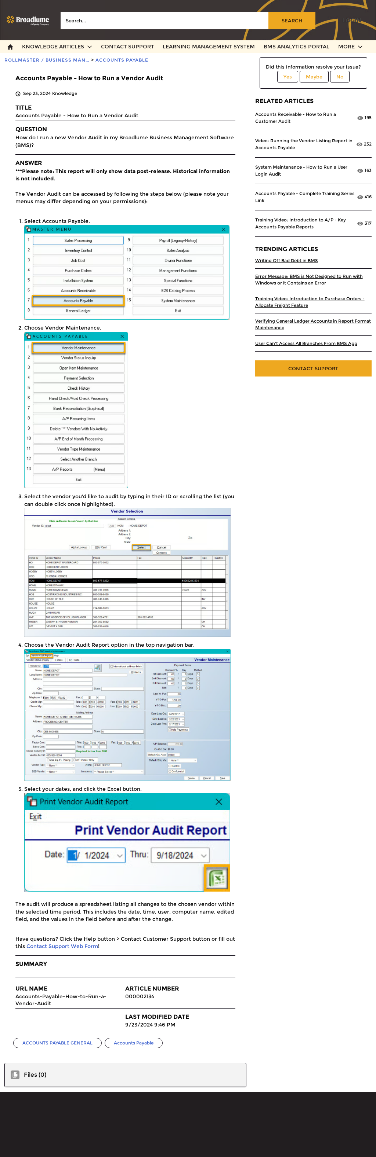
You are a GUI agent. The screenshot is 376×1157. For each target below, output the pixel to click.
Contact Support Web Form (62, 946)
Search (292, 20)
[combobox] (188, 20)
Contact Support (313, 368)
